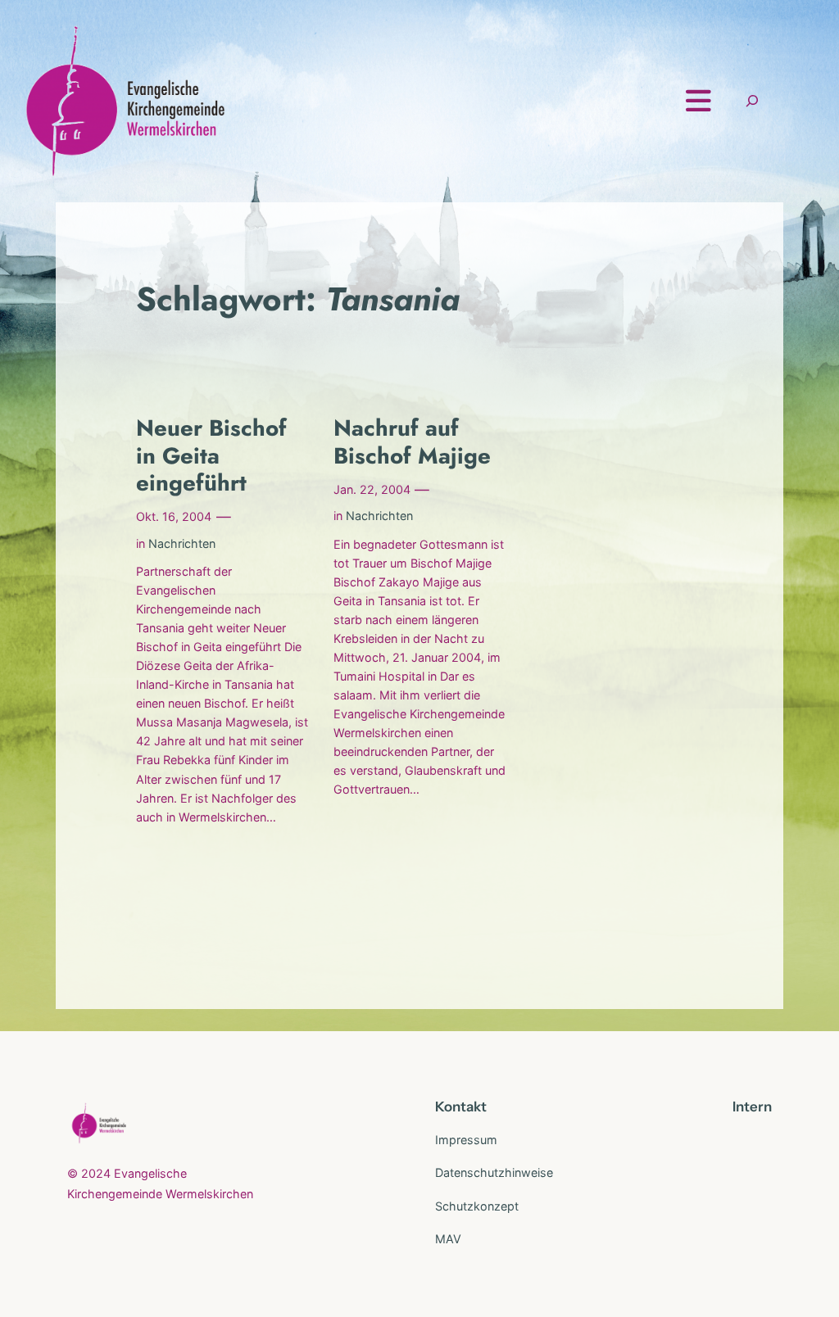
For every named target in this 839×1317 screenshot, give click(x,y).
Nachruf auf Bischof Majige (412, 441)
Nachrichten (181, 543)
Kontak (458, 1106)
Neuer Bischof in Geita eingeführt (211, 455)
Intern (752, 1106)
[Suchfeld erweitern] (752, 101)
